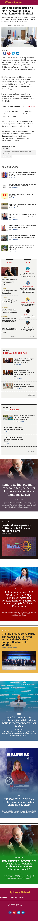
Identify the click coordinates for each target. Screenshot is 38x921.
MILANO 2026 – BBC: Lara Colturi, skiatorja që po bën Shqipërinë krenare (19, 802)
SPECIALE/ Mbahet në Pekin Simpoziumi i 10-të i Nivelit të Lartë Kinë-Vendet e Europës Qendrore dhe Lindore (18, 639)
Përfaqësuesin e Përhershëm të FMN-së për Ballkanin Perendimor (17, 152)
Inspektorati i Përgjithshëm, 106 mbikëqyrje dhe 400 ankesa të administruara (9, 301)
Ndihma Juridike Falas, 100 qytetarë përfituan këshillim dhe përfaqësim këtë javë (8, 320)
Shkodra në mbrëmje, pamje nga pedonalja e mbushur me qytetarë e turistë (9, 292)
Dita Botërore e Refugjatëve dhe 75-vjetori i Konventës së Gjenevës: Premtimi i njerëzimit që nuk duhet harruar (27, 291)
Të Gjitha (14, 337)
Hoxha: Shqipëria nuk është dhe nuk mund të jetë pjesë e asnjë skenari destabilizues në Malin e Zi (22, 174)
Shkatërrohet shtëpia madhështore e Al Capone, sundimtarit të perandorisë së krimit (23, 417)
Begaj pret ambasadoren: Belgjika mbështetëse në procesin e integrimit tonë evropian (23, 360)
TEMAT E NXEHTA (11, 409)
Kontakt (21, 897)
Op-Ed (28, 262)
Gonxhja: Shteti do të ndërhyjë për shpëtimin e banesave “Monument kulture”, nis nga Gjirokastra (22, 216)
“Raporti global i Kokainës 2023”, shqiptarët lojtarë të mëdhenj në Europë (14, 439)
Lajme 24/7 (3, 897)
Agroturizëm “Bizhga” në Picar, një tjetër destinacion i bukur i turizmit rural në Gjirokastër (21, 247)
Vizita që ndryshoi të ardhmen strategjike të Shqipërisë (27, 329)
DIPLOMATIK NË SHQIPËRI (15, 352)
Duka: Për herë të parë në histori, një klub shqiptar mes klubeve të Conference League (9, 330)
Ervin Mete (5, 148)
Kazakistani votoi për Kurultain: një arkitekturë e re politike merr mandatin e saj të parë (28, 276)
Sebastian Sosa (7, 156)
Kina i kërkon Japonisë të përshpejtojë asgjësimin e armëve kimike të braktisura (9, 311)
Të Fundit (9, 262)
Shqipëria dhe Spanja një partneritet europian (28, 304)
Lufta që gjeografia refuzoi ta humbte (27, 316)
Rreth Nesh (13, 897)
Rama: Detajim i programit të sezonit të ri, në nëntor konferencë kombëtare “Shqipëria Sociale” (9, 282)
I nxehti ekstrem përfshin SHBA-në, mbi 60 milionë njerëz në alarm (16, 528)
